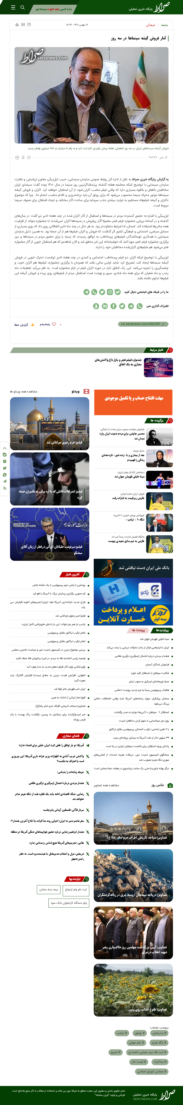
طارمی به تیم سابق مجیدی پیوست (126, 541)
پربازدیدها (162, 630)
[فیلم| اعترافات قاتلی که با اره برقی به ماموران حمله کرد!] (49, 478)
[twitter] (122, 306)
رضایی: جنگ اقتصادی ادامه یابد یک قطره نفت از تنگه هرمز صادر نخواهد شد (49, 796)
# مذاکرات (160, 1062)
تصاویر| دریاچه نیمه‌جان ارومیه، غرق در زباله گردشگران (132, 895)
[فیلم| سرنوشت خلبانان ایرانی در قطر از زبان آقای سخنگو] (49, 534)
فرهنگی (150, 25)
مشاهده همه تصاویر (106, 785)
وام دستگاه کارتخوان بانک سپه (69, 903)
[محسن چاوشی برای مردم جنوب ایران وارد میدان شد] (158, 437)
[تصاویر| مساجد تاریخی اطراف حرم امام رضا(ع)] (133, 818)
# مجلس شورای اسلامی (151, 1071)
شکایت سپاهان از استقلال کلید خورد (150, 673)
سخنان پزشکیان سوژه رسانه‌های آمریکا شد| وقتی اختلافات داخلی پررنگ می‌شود (131, 701)
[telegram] (131, 306)
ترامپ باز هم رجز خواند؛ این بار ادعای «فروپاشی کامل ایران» (53, 624)
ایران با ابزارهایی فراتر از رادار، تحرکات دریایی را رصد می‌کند (137, 647)
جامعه (164, 25)
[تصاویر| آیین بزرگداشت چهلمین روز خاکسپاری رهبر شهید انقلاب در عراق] (133, 932)
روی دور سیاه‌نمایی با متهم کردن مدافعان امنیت (144, 721)
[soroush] (96, 306)
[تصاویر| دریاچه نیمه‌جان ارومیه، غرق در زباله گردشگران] (133, 875)
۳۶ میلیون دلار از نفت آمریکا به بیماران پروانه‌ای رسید (141, 738)
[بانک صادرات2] (133, 591)
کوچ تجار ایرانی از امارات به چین (68, 697)
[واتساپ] (4, 475)
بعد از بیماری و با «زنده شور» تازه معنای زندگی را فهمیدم (123, 457)
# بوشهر (140, 1033)
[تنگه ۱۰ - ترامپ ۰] (158, 523)
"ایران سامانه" (102, 1095)
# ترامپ (122, 1033)
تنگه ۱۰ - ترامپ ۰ (135, 520)
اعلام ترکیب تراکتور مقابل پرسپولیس (66, 633)
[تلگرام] (4, 481)
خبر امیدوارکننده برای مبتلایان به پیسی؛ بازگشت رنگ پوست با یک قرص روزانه (47, 717)
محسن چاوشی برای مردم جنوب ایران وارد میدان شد (122, 436)
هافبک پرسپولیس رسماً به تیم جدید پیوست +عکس (141, 690)
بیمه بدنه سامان (48, 889)
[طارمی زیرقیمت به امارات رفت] (158, 501)
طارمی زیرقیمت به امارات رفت (128, 498)
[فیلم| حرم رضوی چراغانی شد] (49, 423)
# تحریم (116, 1052)
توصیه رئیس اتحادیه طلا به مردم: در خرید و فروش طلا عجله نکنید (50, 658)
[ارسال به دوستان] (23, 24)
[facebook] (113, 306)
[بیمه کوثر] (133, 615)
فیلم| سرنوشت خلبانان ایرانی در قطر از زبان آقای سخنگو (51, 550)
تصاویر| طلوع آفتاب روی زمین (147, 1009)
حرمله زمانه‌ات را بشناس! (70, 772)
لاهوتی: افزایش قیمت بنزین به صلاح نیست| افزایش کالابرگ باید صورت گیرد (47, 678)
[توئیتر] (4, 468)
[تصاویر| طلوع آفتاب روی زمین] (133, 990)
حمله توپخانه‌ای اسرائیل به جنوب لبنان (149, 681)
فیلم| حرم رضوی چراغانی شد (64, 442)
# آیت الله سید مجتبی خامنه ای (147, 1052)
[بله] (4, 455)
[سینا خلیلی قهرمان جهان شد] (158, 480)
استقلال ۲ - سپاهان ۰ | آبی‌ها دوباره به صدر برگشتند (141, 712)
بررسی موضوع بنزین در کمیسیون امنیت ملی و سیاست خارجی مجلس (48, 650)
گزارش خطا (22, 325)
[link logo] (150, 7)
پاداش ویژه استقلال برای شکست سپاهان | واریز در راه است (137, 746)
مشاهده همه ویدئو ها (23, 391)
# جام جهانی (136, 1042)
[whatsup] (139, 306)
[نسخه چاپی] (17, 24)
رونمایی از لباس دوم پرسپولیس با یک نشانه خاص (58, 585)
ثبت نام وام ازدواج (76, 889)
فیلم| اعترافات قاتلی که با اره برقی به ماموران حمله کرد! (50, 494)
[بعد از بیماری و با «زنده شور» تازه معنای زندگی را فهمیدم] (158, 458)
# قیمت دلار (138, 1062)
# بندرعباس (159, 1033)
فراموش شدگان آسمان (157, 664)
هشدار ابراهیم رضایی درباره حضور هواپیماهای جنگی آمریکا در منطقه (47, 832)
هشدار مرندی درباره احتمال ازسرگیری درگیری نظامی (142, 656)
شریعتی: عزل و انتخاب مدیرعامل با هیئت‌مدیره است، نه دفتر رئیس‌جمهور (51, 856)
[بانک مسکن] (133, 402)
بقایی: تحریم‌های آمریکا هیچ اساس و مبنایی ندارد (56, 843)
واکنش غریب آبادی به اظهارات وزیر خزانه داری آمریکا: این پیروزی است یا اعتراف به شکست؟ (48, 758)
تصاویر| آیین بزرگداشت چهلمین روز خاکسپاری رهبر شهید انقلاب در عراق (134, 950)
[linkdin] (104, 306)
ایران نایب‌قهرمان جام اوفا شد (69, 689)
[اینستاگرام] (4, 461)
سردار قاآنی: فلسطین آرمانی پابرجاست (63, 810)
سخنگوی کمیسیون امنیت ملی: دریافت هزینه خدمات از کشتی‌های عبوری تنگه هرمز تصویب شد (131, 757)
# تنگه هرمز (159, 1042)
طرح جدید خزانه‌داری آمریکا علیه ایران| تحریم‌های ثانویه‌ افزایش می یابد (47, 605)
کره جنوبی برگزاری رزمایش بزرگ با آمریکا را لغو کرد (59, 593)
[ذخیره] (29, 24)
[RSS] (4, 488)
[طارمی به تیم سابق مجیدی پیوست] (158, 544)
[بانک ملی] (133, 568)
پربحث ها (138, 630)
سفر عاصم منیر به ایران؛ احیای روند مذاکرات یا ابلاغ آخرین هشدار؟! (47, 821)
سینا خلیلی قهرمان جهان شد (129, 477)
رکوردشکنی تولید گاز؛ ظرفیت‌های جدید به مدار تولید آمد (56, 667)
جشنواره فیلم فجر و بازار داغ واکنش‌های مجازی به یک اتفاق (118, 362)
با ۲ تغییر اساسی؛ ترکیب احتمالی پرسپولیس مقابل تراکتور (139, 729)
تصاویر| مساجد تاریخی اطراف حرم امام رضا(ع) (137, 837)
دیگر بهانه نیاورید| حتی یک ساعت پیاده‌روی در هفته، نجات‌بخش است (131, 768)
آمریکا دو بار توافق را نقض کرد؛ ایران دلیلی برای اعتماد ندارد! (51, 745)
